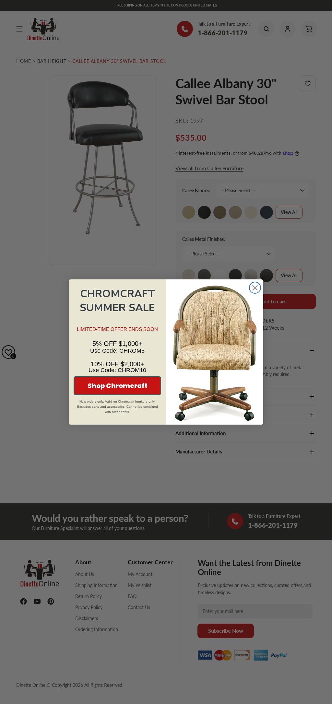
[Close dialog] (255, 287)
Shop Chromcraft (118, 385)
